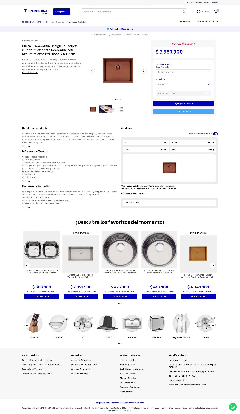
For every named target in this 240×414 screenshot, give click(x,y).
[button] (27, 265)
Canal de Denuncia (79, 374)
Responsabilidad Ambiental (84, 365)
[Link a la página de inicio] (92, 35)
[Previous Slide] (27, 325)
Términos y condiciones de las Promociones (42, 365)
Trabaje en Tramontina (130, 387)
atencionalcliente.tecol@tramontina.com (187, 385)
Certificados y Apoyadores (132, 369)
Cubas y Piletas (132, 35)
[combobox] (134, 11)
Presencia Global (127, 383)
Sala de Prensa (126, 392)
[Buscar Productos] (184, 12)
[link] (183, 44)
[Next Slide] (213, 325)
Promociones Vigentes (32, 369)
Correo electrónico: (177, 380)
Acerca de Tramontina (81, 360)
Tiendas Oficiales (128, 378)
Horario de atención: (178, 360)
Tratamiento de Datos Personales (37, 374)
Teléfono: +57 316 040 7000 (182, 376)
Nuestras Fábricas (128, 374)
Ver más (26, 146)
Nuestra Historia (127, 360)
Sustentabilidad (127, 365)
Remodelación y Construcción (109, 35)
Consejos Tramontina (80, 369)
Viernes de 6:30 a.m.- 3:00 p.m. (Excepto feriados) (192, 372)
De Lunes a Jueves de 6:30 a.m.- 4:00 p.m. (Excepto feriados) (192, 366)
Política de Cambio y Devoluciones (37, 360)
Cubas (145, 35)
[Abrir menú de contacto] (233, 407)
